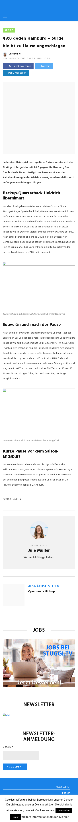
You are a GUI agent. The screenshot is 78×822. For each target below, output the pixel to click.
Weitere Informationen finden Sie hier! (45, 816)
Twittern (45, 66)
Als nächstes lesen (43, 586)
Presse (66, 793)
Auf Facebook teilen (20, 66)
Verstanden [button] (63, 810)
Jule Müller (15, 54)
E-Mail (8, 747)
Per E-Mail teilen (16, 73)
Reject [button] (15, 817)
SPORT (9, 30)
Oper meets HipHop (41, 591)
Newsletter (63, 787)
